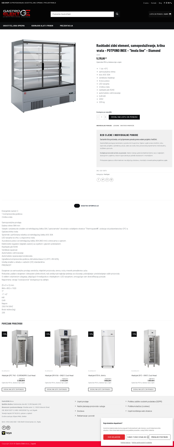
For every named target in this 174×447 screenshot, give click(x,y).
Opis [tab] (77, 206)
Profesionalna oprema (105, 39)
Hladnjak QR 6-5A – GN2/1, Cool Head (59, 375)
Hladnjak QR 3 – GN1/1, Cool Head (144, 375)
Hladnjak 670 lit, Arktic (97, 375)
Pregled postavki (159, 437)
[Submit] (117, 14)
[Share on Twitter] (103, 180)
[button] (160, 14)
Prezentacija (66, 26)
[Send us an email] (169, 3)
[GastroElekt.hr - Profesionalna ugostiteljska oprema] (19, 13)
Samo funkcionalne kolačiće (137, 437)
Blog (160, 3)
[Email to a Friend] (107, 180)
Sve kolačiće (114, 437)
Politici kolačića (149, 430)
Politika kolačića (125, 442)
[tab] (104, 125)
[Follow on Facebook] (164, 3)
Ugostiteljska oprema (14, 26)
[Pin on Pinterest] (111, 180)
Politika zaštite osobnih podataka (142, 442)
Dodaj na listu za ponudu (124, 117)
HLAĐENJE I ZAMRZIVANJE (127, 39)
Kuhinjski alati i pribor (42, 26)
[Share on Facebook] (99, 180)
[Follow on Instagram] (166, 3)
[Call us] (171, 3)
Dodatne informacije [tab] (90, 206)
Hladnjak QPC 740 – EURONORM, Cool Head (18, 375)
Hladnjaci (144, 39)
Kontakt (153, 3)
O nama (145, 3)
